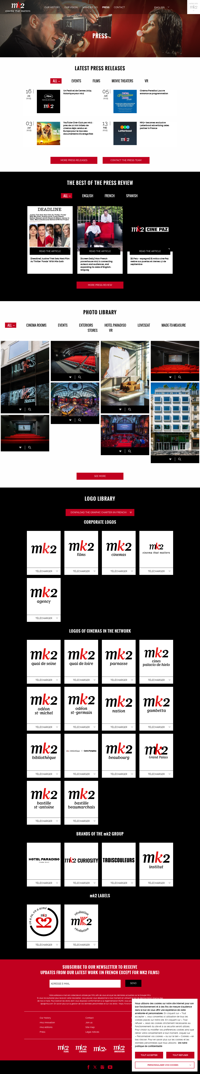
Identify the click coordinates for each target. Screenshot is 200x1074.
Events (76, 80)
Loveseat (144, 325)
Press (42, 1032)
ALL (55, 80)
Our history (45, 1018)
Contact (89, 1018)
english (87, 195)
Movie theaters (122, 80)
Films (96, 80)
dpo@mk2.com (46, 1004)
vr (110, 330)
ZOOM (29, 409)
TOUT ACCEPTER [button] (149, 1055)
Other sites (193, 7)
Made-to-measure (174, 325)
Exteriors (86, 325)
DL (20, 409)
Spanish (132, 195)
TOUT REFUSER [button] (180, 1055)
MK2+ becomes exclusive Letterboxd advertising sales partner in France (154, 125)
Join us (88, 1022)
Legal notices (92, 1032)
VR (146, 80)
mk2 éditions (46, 1027)
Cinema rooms (36, 325)
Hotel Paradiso (115, 325)
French (110, 195)
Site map (90, 1027)
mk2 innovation (47, 1022)
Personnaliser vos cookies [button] (163, 1065)
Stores (93, 330)
